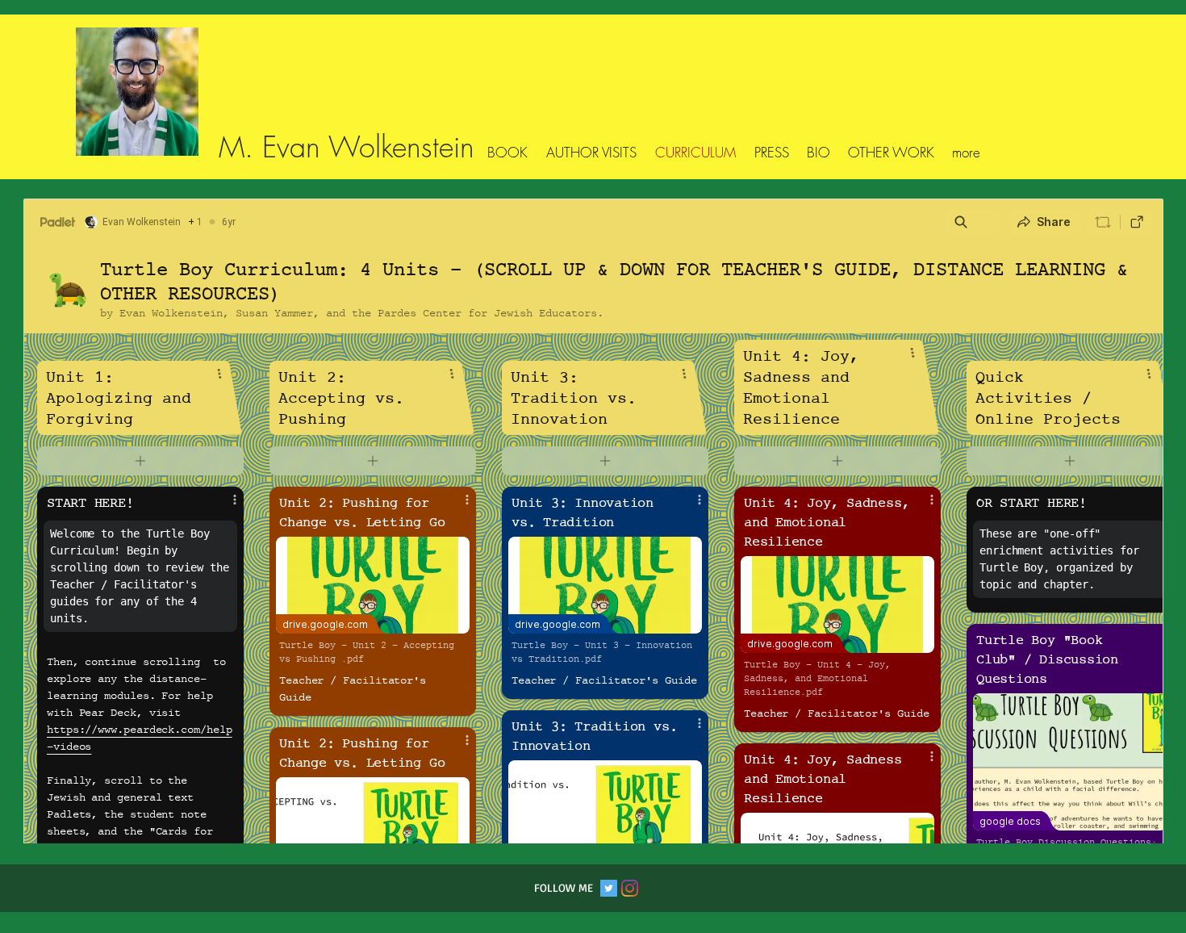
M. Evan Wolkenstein (346, 147)
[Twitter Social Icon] (608, 888)
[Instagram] (629, 888)
